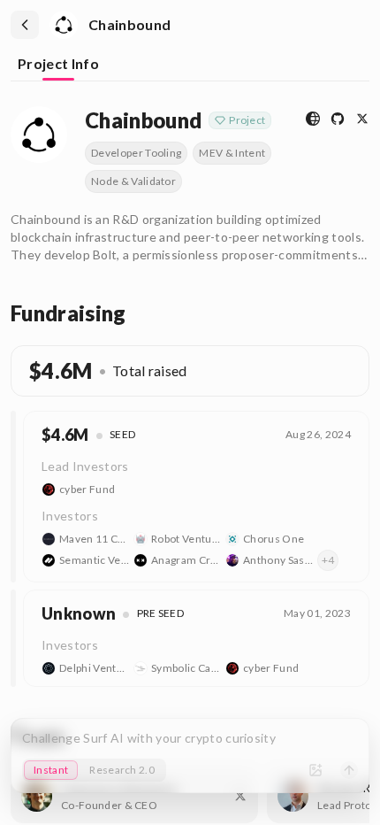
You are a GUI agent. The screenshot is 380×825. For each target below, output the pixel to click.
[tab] (58, 65)
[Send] (349, 770)
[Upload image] (315, 770)
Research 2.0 (122, 769)
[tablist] (190, 65)
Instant (51, 769)
